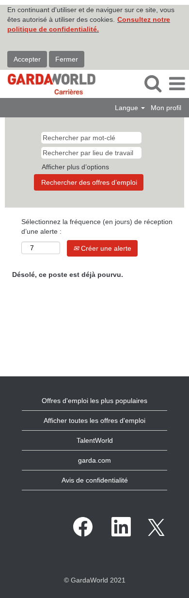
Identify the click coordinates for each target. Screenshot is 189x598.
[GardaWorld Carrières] (48, 83)
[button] (177, 83)
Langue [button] (127, 108)
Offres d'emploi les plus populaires (94, 400)
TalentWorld (95, 440)
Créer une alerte (105, 248)
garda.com (94, 460)
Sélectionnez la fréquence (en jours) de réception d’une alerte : (97, 226)
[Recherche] (153, 83)
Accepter (27, 59)
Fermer (66, 59)
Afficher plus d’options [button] (75, 167)
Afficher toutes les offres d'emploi (94, 420)
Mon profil (166, 108)
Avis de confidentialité (95, 480)
